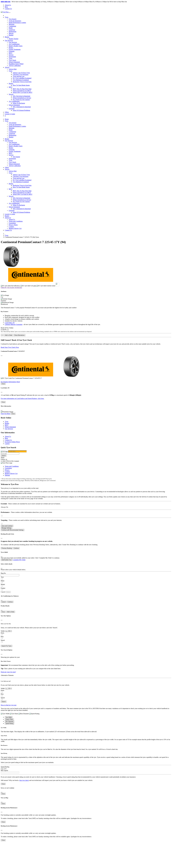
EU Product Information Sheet (10, 382)
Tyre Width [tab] (9, 717)
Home (7, 119)
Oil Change (16, 157)
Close (3, 384)
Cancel (4, 602)
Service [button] (11, 94)
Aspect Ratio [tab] (9, 719)
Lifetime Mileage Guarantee (13, 324)
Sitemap (7, 475)
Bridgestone (12, 31)
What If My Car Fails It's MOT (22, 92)
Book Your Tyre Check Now (10, 347)
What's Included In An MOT (22, 90)
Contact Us (8, 8)
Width (3, 631)
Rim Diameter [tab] (9, 721)
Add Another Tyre (7, 560)
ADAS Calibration (15, 65)
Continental (12, 26)
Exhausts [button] (11, 108)
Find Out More (5, 413)
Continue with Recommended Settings (13, 530)
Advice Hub (13, 69)
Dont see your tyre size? (8, 672)
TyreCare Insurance (15, 21)
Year (2, 577)
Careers (7, 443)
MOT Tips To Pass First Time (22, 89)
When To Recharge (19, 103)
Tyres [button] (6, 17)
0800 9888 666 (5, 1)
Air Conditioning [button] (14, 101)
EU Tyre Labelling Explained (22, 78)
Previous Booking (7, 548)
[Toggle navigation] (9, 12)
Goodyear (12, 30)
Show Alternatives (19, 335)
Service (11, 55)
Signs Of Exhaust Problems (21, 110)
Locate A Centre (10, 114)
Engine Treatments (15, 49)
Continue (16, 548)
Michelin (11, 24)
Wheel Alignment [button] (14, 105)
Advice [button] (7, 67)
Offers (7, 112)
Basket (7, 216)
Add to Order (8, 335)
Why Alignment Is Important (22, 107)
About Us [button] (8, 217)
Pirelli (10, 28)
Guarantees (12, 223)
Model (3, 584)
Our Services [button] (9, 40)
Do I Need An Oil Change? (21, 99)
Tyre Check (12, 60)
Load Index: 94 (9, 323)
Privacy (7, 470)
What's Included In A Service (22, 98)
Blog (6, 7)
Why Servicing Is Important (21, 96)
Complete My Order (19, 560)
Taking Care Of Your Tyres (21, 73)
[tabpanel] (86, 730)
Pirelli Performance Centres (17, 22)
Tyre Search (12, 19)
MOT (10, 53)
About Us (8, 5)
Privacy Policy (13, 225)
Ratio (2, 633)
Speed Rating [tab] (9, 723)
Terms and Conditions (16, 221)
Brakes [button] (11, 83)
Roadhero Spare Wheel (16, 64)
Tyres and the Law (18, 76)
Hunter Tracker (13, 39)
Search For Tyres (7, 646)
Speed (3, 640)
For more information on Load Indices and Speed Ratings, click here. (22, 398)
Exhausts (11, 51)
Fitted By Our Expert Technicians (11, 287)
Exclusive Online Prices (12, 442)
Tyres (10, 58)
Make (2, 581)
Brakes (7, 37)
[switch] (1, 515)
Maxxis (11, 33)
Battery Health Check (15, 46)
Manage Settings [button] (6, 528)
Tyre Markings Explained (21, 80)
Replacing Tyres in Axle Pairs (22, 82)
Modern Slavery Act (15, 228)
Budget (11, 35)
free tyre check (24, 780)
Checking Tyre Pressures (20, 74)
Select (8, 592)
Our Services (13, 42)
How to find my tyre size (8, 705)
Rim (2, 636)
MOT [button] (10, 87)
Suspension (12, 56)
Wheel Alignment (14, 62)
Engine (3, 588)
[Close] (1, 355)
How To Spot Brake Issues (21, 85)
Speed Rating (5, 767)
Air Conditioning (14, 44)
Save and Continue (7, 526)
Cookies (11, 226)
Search (4, 455)
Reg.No (3, 573)
